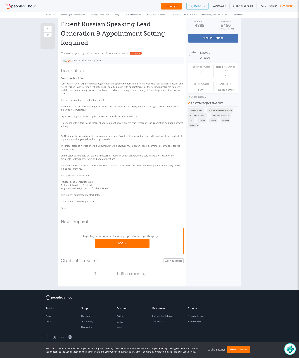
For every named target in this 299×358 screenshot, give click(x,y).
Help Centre (86, 327)
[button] (197, 6)
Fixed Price (226, 21)
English (202, 120)
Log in (262, 6)
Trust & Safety (87, 321)
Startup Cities (158, 321)
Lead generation (196, 110)
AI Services (50, 14)
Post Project (171, 6)
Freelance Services (196, 316)
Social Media (238, 14)
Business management (222, 115)
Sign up (273, 6)
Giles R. (205, 53)
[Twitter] (55, 337)
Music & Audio (190, 14)
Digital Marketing (133, 14)
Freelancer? (286, 6)
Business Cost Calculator (163, 316)
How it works (219, 6)
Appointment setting (198, 115)
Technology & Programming (73, 14)
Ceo (191, 120)
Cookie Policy (189, 351)
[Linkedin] (62, 337)
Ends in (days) (199, 21)
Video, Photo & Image (156, 14)
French (213, 120)
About (48, 316)
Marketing (194, 125)
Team (48, 321)
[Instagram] (70, 337)
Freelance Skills (194, 321)
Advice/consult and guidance (220, 110)
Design (117, 14)
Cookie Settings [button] (216, 349)
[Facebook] (47, 337)
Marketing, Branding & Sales (214, 14)
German (225, 120)
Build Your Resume (243, 6)
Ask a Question (173, 260)
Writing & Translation (100, 14)
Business (175, 14)
